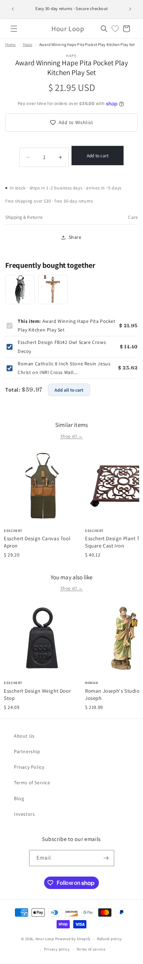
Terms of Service (32, 782)
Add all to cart (68, 390)
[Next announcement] (130, 9)
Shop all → (71, 436)
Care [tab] (133, 217)
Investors (24, 814)
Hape (27, 44)
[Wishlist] (115, 28)
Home (10, 44)
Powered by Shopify (73, 938)
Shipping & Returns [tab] (24, 217)
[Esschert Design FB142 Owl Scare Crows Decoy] (20, 289)
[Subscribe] (106, 858)
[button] (14, 28)
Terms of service (91, 949)
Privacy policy (57, 949)
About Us (24, 736)
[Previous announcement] (12, 9)
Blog (19, 798)
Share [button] (75, 237)
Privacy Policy (29, 767)
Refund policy (109, 938)
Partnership (27, 751)
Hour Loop (44, 938)
